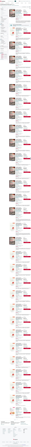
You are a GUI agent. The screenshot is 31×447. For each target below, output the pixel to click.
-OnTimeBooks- (18, 230)
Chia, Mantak (17, 225)
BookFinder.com (15, 443)
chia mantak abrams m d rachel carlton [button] (7, 5)
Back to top (15, 427)
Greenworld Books (19, 245)
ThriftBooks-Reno (19, 389)
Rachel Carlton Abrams (19, 25)
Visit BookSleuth (12, 424)
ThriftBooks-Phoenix (19, 92)
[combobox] (11, 1)
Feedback (30, 158)
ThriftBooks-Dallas (19, 161)
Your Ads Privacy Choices (15, 434)
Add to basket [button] (27, 61)
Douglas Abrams (21, 58)
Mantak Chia (15, 25)
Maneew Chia (17, 73)
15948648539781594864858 (19, 412)
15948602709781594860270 (19, 33)
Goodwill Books (18, 402)
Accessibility (14, 436)
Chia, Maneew (19, 12)
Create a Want (2, 424)
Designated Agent (14, 435)
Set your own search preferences (24, 424)
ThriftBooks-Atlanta (19, 147)
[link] (29, 6)
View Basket (4, 433)
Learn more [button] (2, 59)
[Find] (15, 1)
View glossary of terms (23, 423)
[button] (1, 6)
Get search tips (22, 422)
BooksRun (18, 216)
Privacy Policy (14, 433)
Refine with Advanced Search (15, 5)
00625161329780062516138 (19, 48)
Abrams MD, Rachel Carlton (19, 13)
